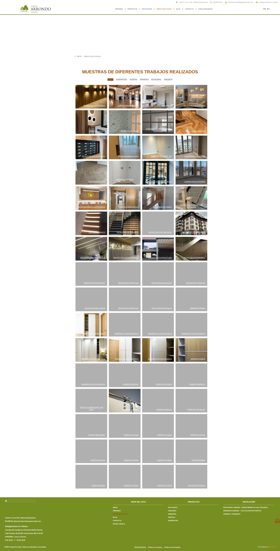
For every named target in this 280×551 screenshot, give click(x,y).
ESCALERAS (172, 507)
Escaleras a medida (231, 507)
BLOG (178, 9)
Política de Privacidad (172, 547)
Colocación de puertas (251, 511)
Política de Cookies (155, 547)
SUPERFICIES (173, 520)
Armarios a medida (231, 511)
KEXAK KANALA (119, 524)
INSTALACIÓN (147, 9)
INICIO (115, 507)
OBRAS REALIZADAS (164, 9)
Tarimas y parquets (231, 514)
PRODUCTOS (132, 9)
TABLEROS (172, 511)
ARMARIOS (172, 514)
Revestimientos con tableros (255, 507)
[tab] (110, 79)
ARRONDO (119, 9)
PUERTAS (171, 517)
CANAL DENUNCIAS (205, 9)
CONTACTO (189, 9)
